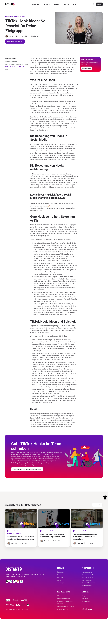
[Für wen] (47, 4)
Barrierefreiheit (25, 609)
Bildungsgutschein (62, 596)
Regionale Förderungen (63, 609)
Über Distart (60, 572)
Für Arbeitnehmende (87, 577)
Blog (74, 4)
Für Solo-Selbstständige (88, 582)
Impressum (9, 609)
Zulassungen (60, 582)
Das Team (59, 574)
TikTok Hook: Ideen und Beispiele (15, 67)
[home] (10, 4)
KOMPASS (60, 604)
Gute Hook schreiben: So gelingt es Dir (16, 64)
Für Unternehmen (87, 580)
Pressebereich (86, 601)
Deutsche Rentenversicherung (65, 601)
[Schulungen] (36, 4)
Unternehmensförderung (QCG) (65, 606)
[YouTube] (91, 609)
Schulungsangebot (87, 572)
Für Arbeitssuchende (87, 574)
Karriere (59, 580)
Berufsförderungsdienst (63, 598)
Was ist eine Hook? (11, 61)
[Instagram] (86, 609)
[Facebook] (83, 609)
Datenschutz (16, 609)
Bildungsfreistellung (87, 585)
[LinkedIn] (89, 609)
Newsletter (85, 598)
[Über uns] (67, 4)
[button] (36, 4)
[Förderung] (57, 4)
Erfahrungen (60, 577)
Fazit (6, 69)
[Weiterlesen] (8, 600)
